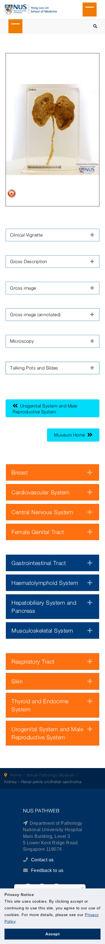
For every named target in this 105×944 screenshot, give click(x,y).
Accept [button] (52, 934)
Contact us (42, 859)
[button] (52, 235)
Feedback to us (47, 870)
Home (15, 775)
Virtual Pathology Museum (51, 775)
